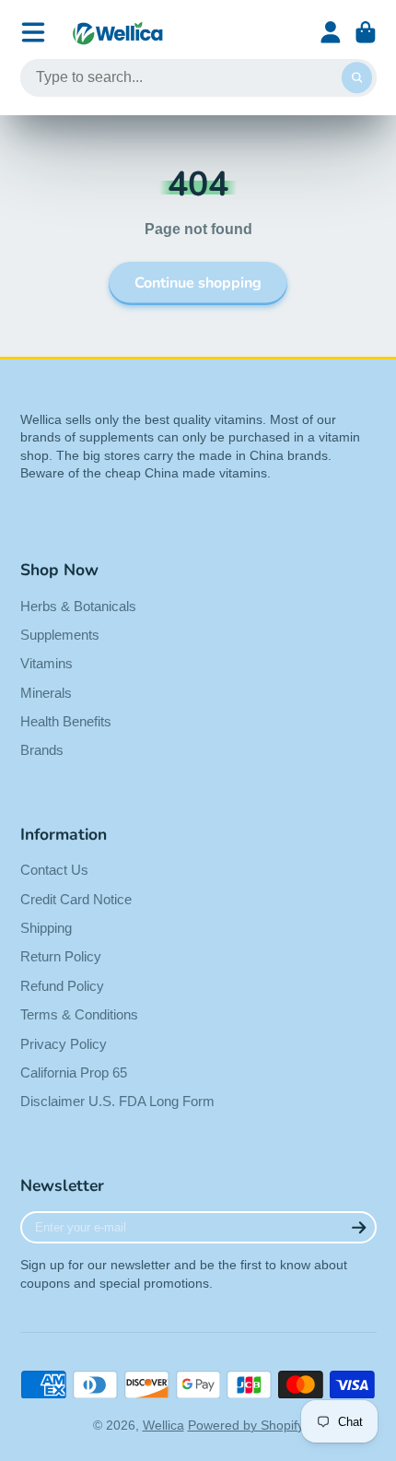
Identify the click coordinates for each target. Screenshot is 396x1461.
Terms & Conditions (79, 1014)
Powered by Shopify (246, 1425)
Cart (366, 32)
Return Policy (60, 956)
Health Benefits (65, 721)
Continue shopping (198, 283)
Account (331, 32)
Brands (42, 750)
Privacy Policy (63, 1044)
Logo (118, 32)
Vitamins (46, 663)
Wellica (163, 1425)
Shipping (46, 928)
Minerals (46, 693)
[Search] (357, 78)
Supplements (59, 634)
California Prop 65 (73, 1072)
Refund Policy (62, 986)
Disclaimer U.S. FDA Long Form (117, 1101)
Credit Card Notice (76, 899)
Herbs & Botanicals (78, 606)
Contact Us (54, 870)
